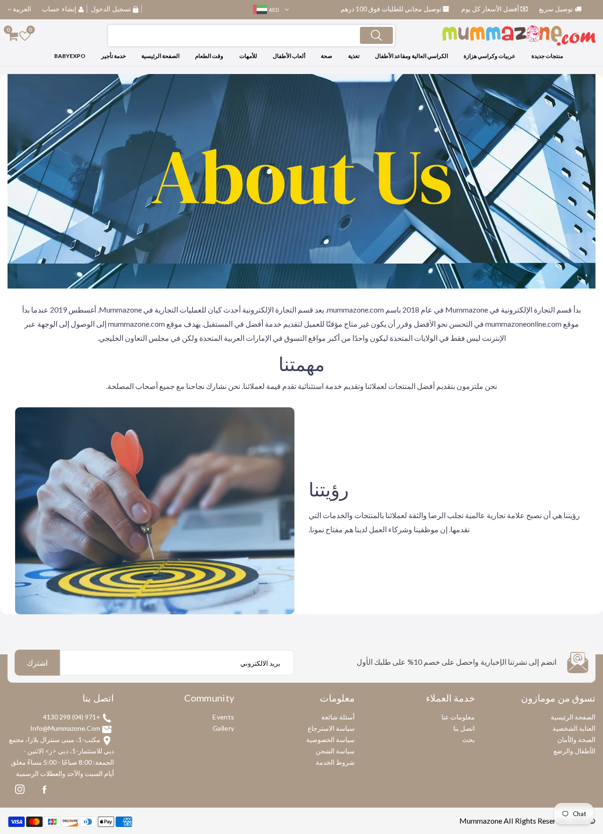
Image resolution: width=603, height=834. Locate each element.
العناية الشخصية (574, 728)
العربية (21, 9)
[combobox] (251, 35)
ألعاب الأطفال (289, 55)
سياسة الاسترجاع (331, 728)
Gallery (223, 728)
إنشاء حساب (59, 9)
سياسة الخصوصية (330, 739)
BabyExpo (69, 55)
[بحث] (376, 35)
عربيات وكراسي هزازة (489, 55)
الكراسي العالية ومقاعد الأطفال (411, 55)
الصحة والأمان (576, 739)
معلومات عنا (458, 717)
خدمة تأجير (113, 55)
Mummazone (480, 820)
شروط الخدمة (335, 762)
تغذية (353, 55)
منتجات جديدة (547, 55)
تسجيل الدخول (111, 9)
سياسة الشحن (335, 751)
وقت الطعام (209, 55)
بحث (468, 739)
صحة (326, 55)
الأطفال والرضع (574, 751)
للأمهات (248, 55)
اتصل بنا (464, 728)
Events (223, 717)
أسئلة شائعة (338, 717)
